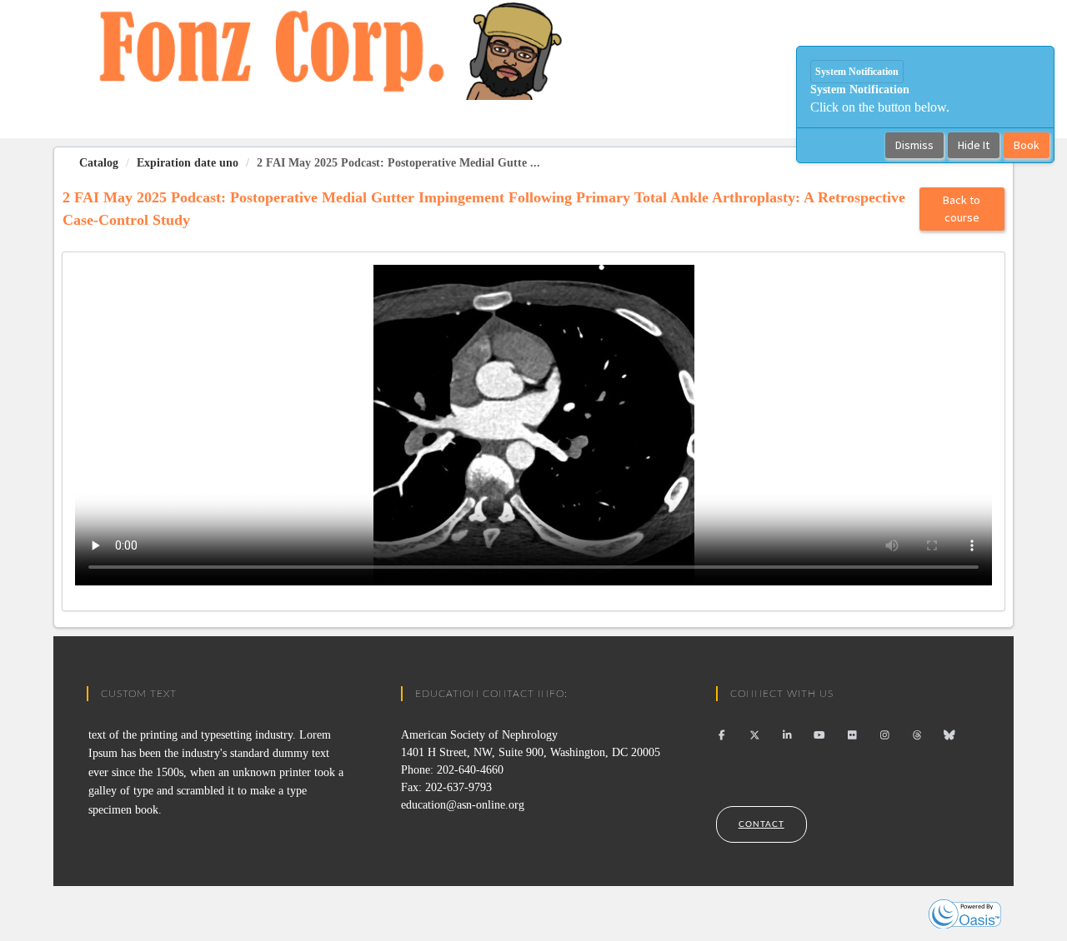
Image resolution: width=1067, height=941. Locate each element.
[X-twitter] (755, 735)
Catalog (98, 163)
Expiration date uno (187, 163)
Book (1026, 144)
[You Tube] (820, 735)
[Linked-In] (787, 735)
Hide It (973, 144)
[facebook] (722, 735)
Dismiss (914, 144)
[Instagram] (885, 735)
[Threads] (917, 735)
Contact (761, 824)
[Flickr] (852, 735)
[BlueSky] (950, 735)
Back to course (961, 208)
